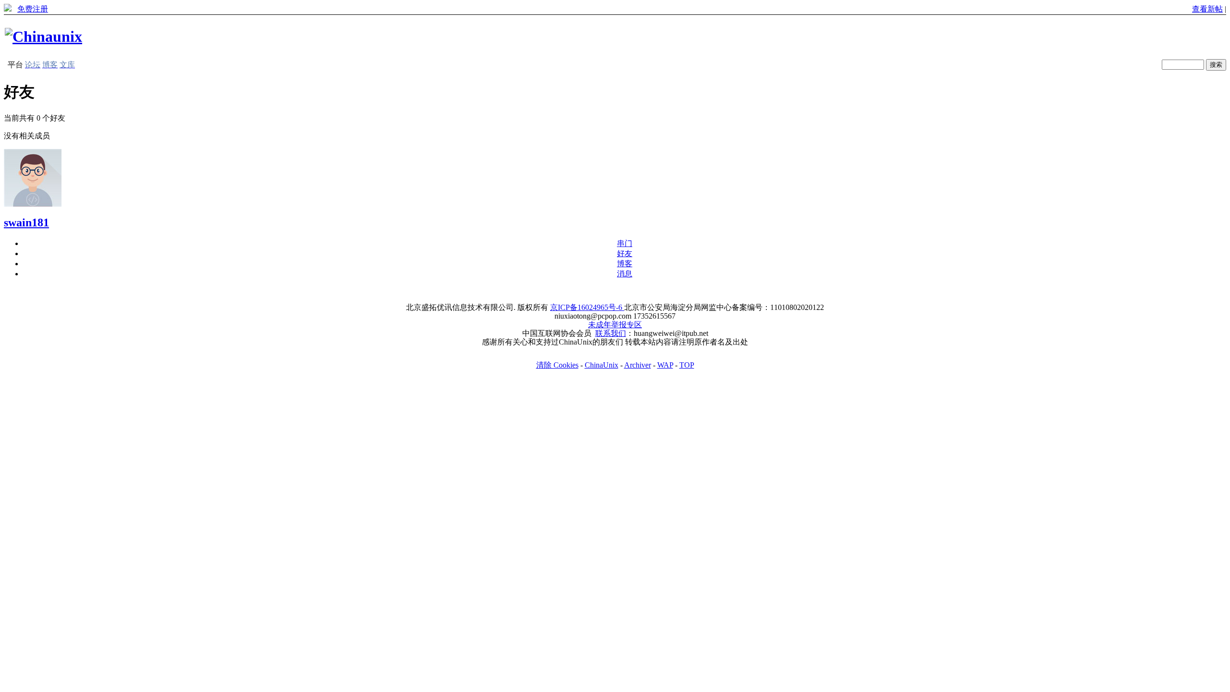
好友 (624, 253)
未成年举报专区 (615, 325)
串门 (624, 243)
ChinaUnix (601, 365)
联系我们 (610, 333)
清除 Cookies (557, 365)
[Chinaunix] (43, 36)
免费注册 (32, 9)
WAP (665, 365)
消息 (624, 274)
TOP (686, 365)
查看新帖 (1207, 9)
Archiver (637, 365)
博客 (624, 264)
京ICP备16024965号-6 (587, 307)
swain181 (26, 222)
